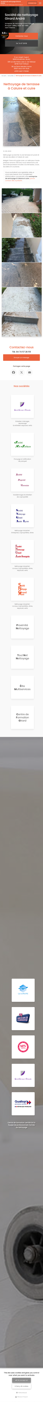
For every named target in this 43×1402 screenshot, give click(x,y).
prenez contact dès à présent (20, 179)
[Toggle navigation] (40, 3)
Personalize (22, 1393)
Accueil (4, 76)
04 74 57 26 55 (21, 43)
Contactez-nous (32, 3)
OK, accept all (22, 1380)
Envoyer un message (21, 357)
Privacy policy (22, 1397)
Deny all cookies (22, 1386)
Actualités (11, 76)
